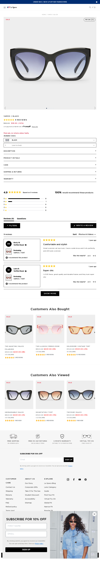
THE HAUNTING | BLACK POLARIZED (14, 348)
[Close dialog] (94, 514)
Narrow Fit (48, 507)
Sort (75, 234)
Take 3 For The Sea (32, 491)
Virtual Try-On (50, 499)
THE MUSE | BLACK (74, 412)
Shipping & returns (13, 172)
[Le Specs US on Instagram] (68, 479)
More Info (35, 126)
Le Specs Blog (50, 483)
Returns (9, 495)
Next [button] (94, 108)
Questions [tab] (21, 219)
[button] (90, 7)
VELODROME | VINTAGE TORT (78, 346)
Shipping (9, 491)
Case (6, 165)
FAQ (7, 503)
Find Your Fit (49, 495)
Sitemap (28, 503)
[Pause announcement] (96, 2)
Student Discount (32, 495)
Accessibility (30, 499)
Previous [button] (5, 108)
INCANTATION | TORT (44, 412)
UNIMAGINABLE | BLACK (14, 412)
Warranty (8, 179)
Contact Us (10, 487)
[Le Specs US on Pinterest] (85, 479)
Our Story (29, 483)
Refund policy (11, 507)
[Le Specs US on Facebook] (73, 479)
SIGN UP (68, 460)
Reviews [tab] (9, 219)
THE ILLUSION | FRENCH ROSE (48, 346)
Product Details (12, 158)
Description (9, 151)
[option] (50, 63)
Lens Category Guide (50, 489)
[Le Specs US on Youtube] (79, 479)
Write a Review (86, 226)
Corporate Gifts (31, 487)
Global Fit (48, 503)
